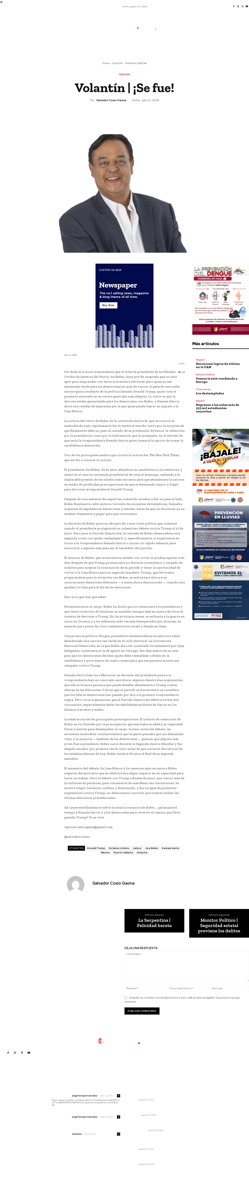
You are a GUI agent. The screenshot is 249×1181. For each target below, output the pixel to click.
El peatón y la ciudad (69, 1129)
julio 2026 (188, 1102)
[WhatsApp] (132, 114)
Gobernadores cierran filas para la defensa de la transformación (150, 1157)
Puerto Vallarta (123, 852)
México (105, 852)
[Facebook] (234, 6)
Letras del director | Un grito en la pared (85, 1091)
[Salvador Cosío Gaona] (78, 884)
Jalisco (137, 848)
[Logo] (149, 28)
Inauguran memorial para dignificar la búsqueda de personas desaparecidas (145, 1140)
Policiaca (134, 1115)
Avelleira (77, 1134)
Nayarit (200, 360)
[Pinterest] (124, 114)
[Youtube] (247, 6)
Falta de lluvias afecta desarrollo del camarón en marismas (146, 1091)
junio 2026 (189, 1107)
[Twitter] (242, 6)
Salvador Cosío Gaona (111, 100)
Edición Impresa (138, 1130)
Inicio (106, 63)
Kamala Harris (170, 848)
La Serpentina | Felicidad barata (154, 923)
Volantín (142, 852)
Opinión (117, 63)
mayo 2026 (189, 1112)
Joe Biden (151, 848)
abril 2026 (189, 1118)
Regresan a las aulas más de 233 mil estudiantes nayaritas (217, 408)
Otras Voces (203, 389)
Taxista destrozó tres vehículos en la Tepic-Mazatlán (150, 1108)
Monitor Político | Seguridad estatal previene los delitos (219, 925)
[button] (173, 44)
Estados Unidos (119, 848)
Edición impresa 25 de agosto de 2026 (148, 1123)
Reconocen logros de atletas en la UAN (218, 365)
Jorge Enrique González (85, 1095)
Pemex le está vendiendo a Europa (217, 380)
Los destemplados (210, 393)
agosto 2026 (190, 1096)
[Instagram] (238, 6)
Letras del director (61, 1095)
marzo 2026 (190, 1123)
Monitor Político (205, 374)
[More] (141, 114)
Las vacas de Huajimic (71, 1112)
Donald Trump (96, 848)
